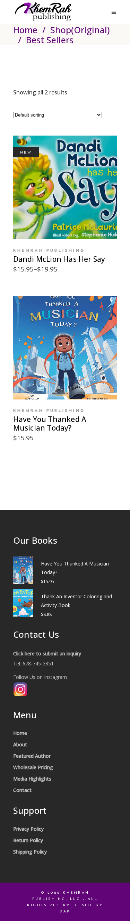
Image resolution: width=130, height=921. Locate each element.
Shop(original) (80, 30)
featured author (32, 756)
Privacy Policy (28, 829)
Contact (22, 790)
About (20, 744)
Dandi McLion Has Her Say (59, 259)
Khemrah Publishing (49, 251)
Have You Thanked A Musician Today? (50, 423)
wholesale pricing (33, 767)
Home (25, 30)
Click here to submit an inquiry (47, 653)
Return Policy (28, 840)
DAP (65, 911)
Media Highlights (32, 778)
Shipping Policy (30, 851)
